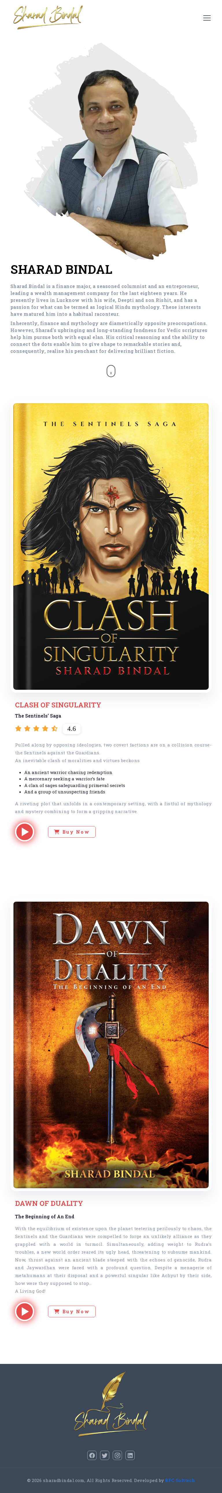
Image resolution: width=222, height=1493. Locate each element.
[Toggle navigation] (207, 17)
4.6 (71, 728)
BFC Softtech (180, 1480)
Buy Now (76, 832)
